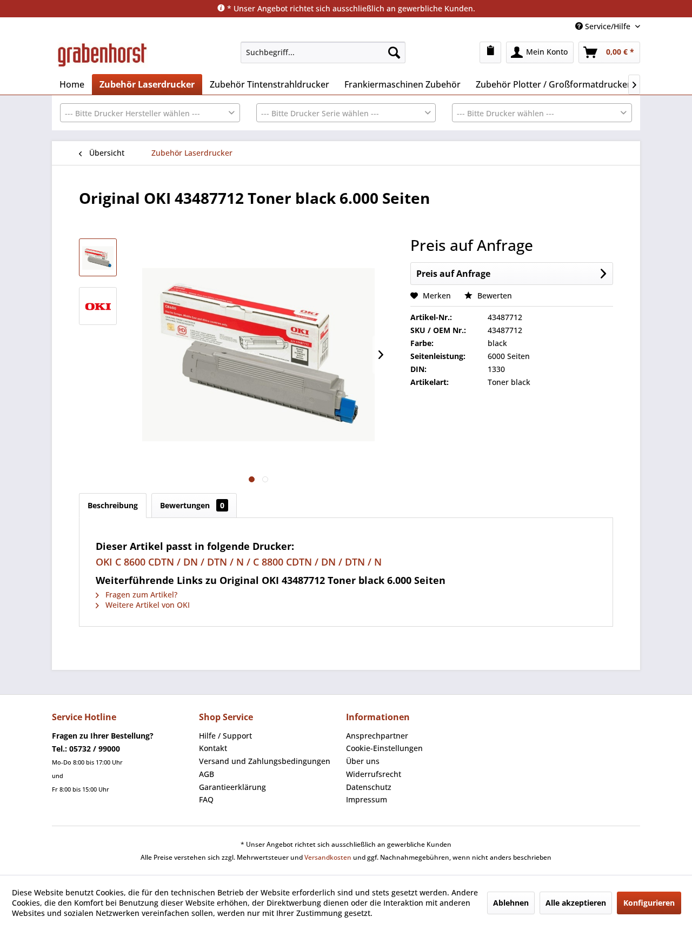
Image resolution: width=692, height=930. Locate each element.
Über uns (363, 761)
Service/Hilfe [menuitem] (608, 26)
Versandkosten (327, 857)
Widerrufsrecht (373, 774)
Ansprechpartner (377, 735)
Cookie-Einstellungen (384, 748)
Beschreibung (113, 505)
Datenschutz (368, 787)
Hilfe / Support (225, 735)
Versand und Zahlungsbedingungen (264, 761)
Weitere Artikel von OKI (146, 605)
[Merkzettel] (490, 52)
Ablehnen (511, 903)
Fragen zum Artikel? (140, 594)
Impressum (366, 799)
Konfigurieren (649, 903)
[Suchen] (394, 52)
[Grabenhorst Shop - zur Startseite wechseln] (102, 55)
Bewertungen (192, 505)
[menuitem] (323, 52)
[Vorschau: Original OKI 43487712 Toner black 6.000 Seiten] (98, 306)
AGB (206, 774)
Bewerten (493, 295)
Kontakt (213, 748)
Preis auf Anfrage (453, 274)
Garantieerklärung (232, 787)
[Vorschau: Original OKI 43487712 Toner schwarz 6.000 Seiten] (98, 257)
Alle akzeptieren (575, 903)
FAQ (206, 799)
